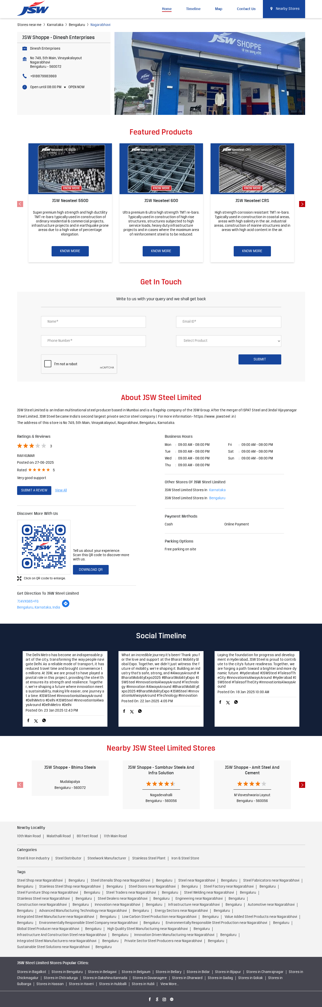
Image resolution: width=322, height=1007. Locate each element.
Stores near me (29, 25)
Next (302, 204)
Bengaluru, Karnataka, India (38, 608)
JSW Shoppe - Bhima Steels (70, 767)
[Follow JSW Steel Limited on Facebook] (150, 998)
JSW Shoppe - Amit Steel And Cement (252, 770)
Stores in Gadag (220, 978)
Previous (20, 204)
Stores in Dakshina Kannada (105, 978)
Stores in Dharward (187, 978)
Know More (70, 251)
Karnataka (55, 25)
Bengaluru (77, 25)
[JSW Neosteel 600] (161, 168)
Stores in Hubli (143, 984)
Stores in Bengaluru (67, 972)
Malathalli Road (59, 836)
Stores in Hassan (50, 984)
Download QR (91, 570)
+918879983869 (43, 76)
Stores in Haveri (81, 984)
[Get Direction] (66, 607)
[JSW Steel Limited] (36, 9)
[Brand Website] (172, 998)
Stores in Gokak (250, 978)
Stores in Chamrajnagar (265, 972)
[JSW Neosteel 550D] (70, 168)
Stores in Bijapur (228, 972)
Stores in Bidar (198, 972)
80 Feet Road (87, 836)
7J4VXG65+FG (27, 601)
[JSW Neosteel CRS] (252, 168)
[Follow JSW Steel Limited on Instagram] (164, 998)
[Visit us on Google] (157, 998)
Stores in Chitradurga (61, 978)
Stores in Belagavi (102, 972)
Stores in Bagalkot (31, 972)
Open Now (76, 87)
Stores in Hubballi (113, 984)
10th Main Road (29, 836)
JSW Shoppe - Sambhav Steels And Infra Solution (161, 770)
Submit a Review (34, 490)
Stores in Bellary (168, 972)
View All (61, 490)
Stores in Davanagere (150, 978)
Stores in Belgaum (136, 972)
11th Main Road (115, 836)
